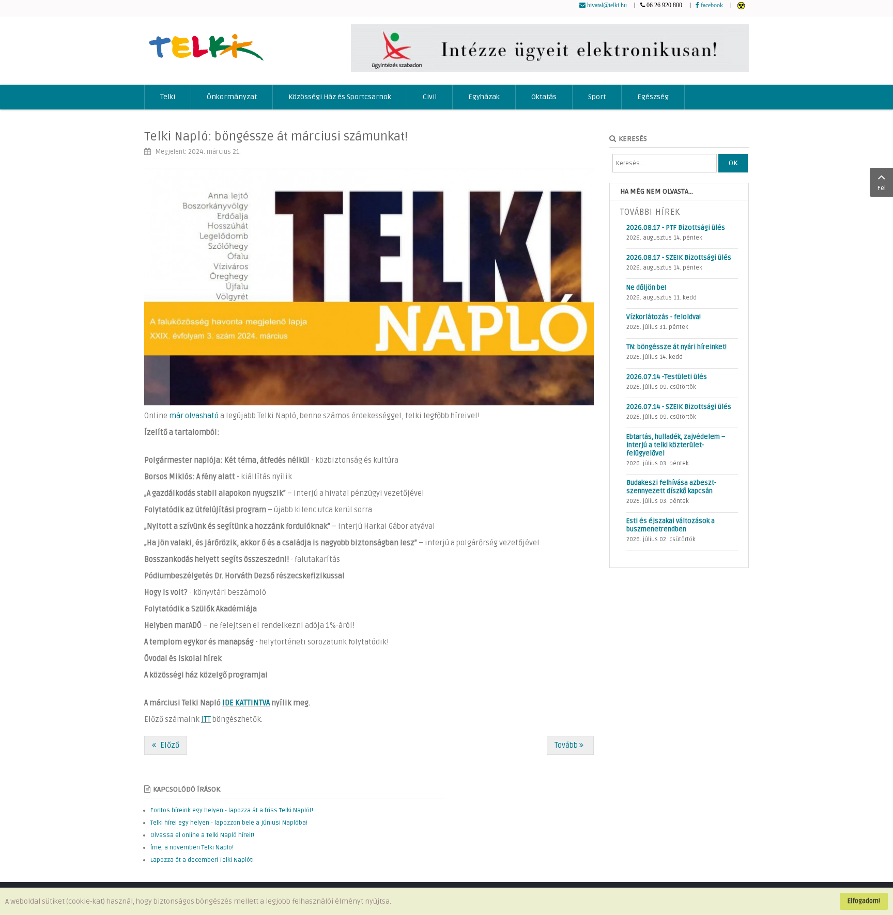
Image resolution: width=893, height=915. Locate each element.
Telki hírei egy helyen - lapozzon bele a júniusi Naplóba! (228, 823)
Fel (881, 188)
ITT (206, 719)
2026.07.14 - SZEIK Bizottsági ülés (678, 407)
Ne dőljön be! (646, 287)
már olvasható (194, 416)
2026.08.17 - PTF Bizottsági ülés (675, 228)
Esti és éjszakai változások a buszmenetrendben (670, 525)
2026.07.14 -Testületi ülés (666, 377)
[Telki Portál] (206, 42)
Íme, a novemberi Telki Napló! (192, 847)
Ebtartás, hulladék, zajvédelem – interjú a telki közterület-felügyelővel (676, 445)
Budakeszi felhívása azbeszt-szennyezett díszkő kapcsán (671, 487)
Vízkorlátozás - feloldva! (663, 317)
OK (733, 163)
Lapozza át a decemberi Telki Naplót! (202, 860)
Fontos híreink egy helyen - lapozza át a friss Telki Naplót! (231, 810)
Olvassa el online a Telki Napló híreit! (202, 835)
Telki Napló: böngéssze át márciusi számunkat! (276, 136)
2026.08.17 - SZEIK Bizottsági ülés (678, 258)
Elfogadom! (864, 901)
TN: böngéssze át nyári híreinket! (676, 347)
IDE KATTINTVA (246, 703)
